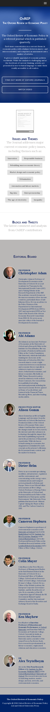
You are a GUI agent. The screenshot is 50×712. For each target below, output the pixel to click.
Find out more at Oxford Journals (25, 80)
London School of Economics (30, 546)
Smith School (23, 534)
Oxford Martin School (27, 539)
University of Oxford (26, 532)
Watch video (25, 89)
